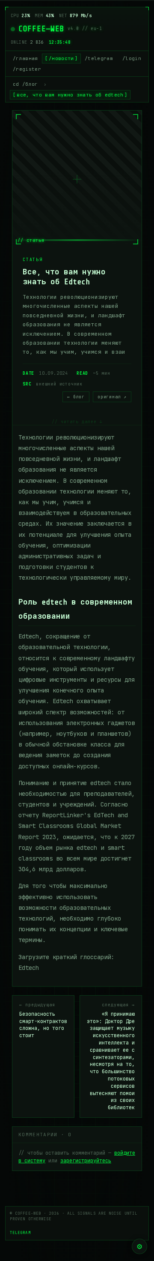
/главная (25, 58)
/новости (61, 58)
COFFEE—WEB (41, 28)
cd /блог (25, 84)
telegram (20, 1232)
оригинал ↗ (112, 397)
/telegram (99, 58)
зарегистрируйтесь (85, 1160)
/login (131, 58)
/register (27, 69)
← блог (76, 397)
